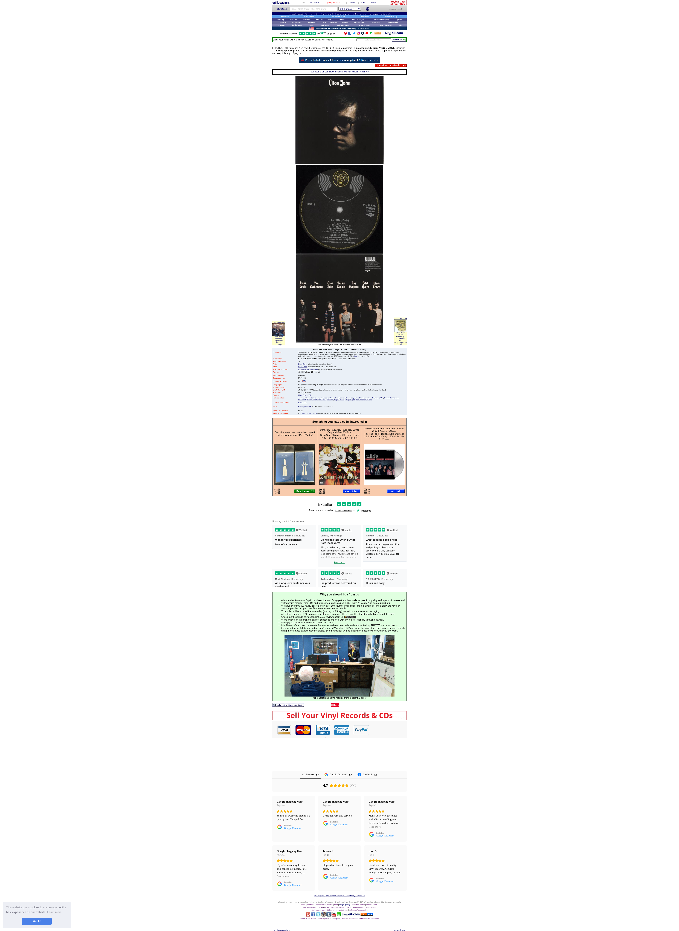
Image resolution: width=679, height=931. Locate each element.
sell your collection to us (313, 907)
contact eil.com (342, 910)
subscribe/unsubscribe (358, 910)
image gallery (344, 905)
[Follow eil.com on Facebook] (313, 915)
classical (333, 22)
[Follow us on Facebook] (349, 34)
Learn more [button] (54, 912)
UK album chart (338, 17)
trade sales (325, 25)
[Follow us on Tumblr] (362, 34)
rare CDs (293, 19)
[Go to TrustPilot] (308, 34)
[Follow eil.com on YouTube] (334, 915)
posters (399, 19)
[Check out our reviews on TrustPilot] (350, 617)
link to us (310, 905)
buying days (297, 25)
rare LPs (319, 19)
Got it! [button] (37, 921)
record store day (391, 17)
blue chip (280, 19)
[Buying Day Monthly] (339, 719)
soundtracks (312, 22)
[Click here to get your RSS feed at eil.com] (378, 34)
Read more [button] (375, 826)
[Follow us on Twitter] (354, 34)
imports (283, 22)
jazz (324, 22)
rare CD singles (358, 19)
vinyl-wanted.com (318, 910)
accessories (321, 905)
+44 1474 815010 (309, 413)
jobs (400, 25)
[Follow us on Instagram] (358, 34)
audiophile (296, 22)
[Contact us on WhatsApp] (371, 34)
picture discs (359, 22)
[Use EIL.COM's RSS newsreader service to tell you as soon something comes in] (367, 914)
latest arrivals (309, 17)
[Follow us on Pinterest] (345, 34)
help (363, 3)
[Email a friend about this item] (288, 705)
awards (345, 22)
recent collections (360, 907)
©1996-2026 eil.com (308, 919)
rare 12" (342, 19)
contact (352, 3)
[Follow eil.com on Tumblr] (328, 915)
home (303, 905)
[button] (388, 730)
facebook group (386, 25)
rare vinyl (306, 19)
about (373, 3)
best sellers (365, 17)
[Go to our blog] (394, 34)
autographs (376, 22)
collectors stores (343, 25)
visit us (311, 25)
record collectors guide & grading (337, 907)
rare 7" (330, 19)
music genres (371, 905)
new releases (284, 17)
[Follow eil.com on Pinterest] (308, 915)
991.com (330, 910)
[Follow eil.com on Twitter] (318, 915)
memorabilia (393, 22)
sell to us (281, 25)
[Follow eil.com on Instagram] (323, 915)
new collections (364, 25)
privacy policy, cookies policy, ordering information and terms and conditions (348, 919)
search (330, 905)
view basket (314, 3)
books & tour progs (381, 19)
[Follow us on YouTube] (366, 34)
